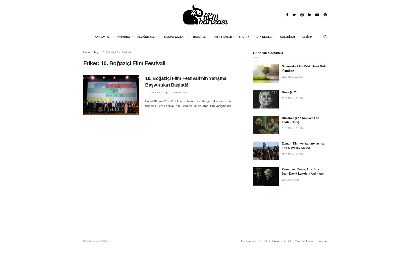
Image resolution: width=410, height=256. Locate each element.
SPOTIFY (244, 36)
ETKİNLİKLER (264, 36)
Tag (96, 52)
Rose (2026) (290, 92)
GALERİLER (287, 36)
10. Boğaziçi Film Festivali (116, 52)
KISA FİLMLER (223, 36)
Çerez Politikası (304, 241)
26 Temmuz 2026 (293, 128)
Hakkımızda (248, 241)
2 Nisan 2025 (291, 179)
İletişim (322, 241)
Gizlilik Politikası (269, 241)
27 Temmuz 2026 (293, 98)
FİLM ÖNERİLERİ (147, 36)
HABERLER (200, 36)
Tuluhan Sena (154, 92)
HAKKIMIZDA (122, 36)
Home (86, 52)
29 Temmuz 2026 (293, 76)
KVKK (287, 241)
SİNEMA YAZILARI (175, 36)
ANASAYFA (102, 36)
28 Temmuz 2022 (177, 92)
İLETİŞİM (307, 36)
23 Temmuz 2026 (293, 154)
